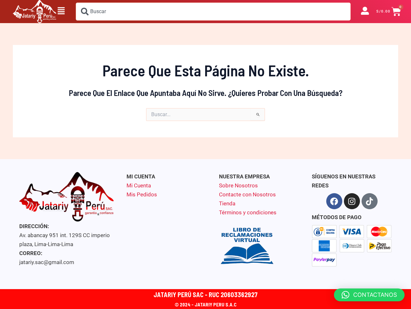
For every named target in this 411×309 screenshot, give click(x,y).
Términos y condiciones (247, 212)
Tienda (227, 203)
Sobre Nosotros (238, 185)
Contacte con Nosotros (247, 194)
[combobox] (213, 12)
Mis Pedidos (142, 194)
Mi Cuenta (139, 185)
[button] (61, 11)
